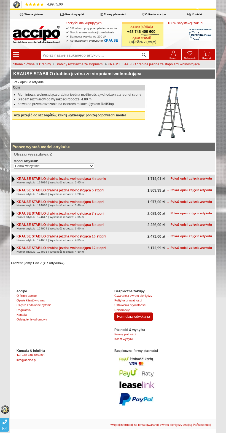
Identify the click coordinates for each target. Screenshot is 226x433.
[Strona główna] (36, 34)
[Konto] (173, 54)
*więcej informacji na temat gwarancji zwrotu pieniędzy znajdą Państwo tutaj (160, 424)
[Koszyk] (207, 52)
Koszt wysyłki (74, 14)
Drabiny (45, 64)
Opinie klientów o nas (31, 300)
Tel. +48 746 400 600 (30, 355)
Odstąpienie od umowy (32, 319)
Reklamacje (122, 310)
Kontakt (196, 14)
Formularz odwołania (133, 316)
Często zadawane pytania (34, 305)
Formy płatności (114, 14)
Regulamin (24, 310)
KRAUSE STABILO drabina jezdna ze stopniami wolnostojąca (154, 64)
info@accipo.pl (26, 360)
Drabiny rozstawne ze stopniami (79, 64)
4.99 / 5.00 (54, 4)
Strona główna (33, 14)
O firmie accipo (155, 14)
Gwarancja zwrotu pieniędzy (133, 295)
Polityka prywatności (128, 300)
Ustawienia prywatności (130, 305)
